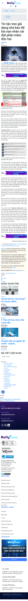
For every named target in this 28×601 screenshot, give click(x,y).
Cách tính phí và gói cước (7, 534)
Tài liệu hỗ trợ (4, 527)
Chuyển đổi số (7, 386)
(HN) (5, 399)
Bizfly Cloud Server (5, 480)
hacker (9, 273)
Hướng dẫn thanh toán (6, 530)
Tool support (7, 383)
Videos (6, 388)
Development (7, 373)
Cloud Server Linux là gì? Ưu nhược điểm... (13, 300)
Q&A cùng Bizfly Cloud (9, 375)
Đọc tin (14, 559)
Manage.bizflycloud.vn (18, 270)
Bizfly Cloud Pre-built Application (9, 496)
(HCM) (15, 399)
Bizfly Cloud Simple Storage (8, 493)
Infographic (7, 379)
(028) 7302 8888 (15, 408)
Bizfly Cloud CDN (5, 483)
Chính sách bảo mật (6, 521)
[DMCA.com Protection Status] (6, 473)
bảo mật (13, 273)
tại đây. (14, 267)
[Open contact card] (3, 392)
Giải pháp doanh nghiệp (10, 384)
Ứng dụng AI (7, 370)
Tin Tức (6, 368)
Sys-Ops (6, 378)
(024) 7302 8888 (5, 408)
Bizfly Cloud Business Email (8, 486)
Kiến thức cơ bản (8, 363)
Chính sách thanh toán (6, 524)
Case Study (7, 376)
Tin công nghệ (7, 365)
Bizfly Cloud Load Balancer (7, 490)
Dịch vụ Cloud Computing (10, 366)
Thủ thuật (6, 381)
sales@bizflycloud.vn (7, 421)
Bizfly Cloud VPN (5, 499)
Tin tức (3, 518)
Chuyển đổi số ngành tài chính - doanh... (13, 342)
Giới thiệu (3, 511)
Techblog (6, 10)
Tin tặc (6, 273)
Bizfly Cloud (8, 63)
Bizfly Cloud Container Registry (8, 502)
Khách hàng (4, 514)
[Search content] (4, 359)
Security (13, 10)
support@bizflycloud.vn (8, 414)
